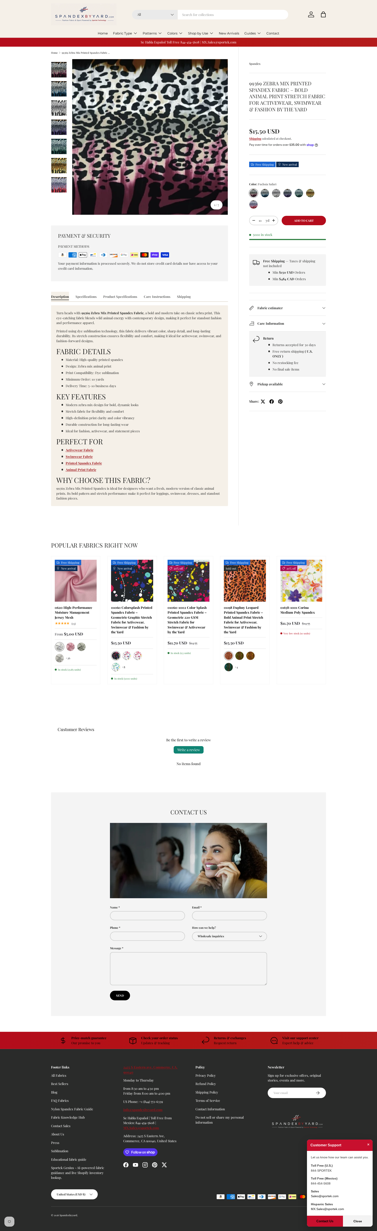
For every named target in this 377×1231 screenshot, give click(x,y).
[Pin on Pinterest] (280, 401)
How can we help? (204, 928)
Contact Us (324, 1221)
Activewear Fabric (79, 450)
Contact (272, 33)
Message (115, 948)
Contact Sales (60, 1126)
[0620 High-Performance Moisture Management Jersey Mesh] (76, 581)
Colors (172, 33)
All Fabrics (58, 1075)
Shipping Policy (206, 1092)
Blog (54, 1092)
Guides (250, 33)
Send (120, 995)
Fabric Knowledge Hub (68, 1117)
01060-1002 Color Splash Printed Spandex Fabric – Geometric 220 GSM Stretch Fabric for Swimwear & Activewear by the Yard (187, 619)
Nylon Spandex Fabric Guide (72, 1109)
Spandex (254, 63)
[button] (323, 14)
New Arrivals (229, 33)
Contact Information (210, 1109)
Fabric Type (122, 33)
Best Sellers (59, 1084)
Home (103, 33)
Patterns (150, 33)
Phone (114, 928)
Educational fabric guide (68, 1159)
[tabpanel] (139, 405)
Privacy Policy (205, 1075)
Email (196, 907)
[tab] (60, 296)
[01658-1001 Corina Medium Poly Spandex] (301, 581)
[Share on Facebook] (271, 401)
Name (114, 907)
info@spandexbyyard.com (143, 1109)
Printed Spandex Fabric (84, 463)
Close (357, 1221)
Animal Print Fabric (81, 469)
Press (55, 1142)
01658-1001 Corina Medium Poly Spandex (297, 610)
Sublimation (59, 1151)
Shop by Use (198, 33)
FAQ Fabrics (60, 1100)
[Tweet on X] (263, 401)
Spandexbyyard (68, 1215)
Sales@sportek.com (325, 1196)
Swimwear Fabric (79, 456)
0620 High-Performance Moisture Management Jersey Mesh (73, 612)
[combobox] (210, 14)
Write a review (188, 749)
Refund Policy (205, 1084)
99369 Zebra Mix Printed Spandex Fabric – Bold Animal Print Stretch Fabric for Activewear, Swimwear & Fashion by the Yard (86, 52)
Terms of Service (207, 1100)
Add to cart (304, 220)
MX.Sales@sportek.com (141, 1128)
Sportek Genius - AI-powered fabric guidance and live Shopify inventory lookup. (77, 1173)
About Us (57, 1134)
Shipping (255, 138)
